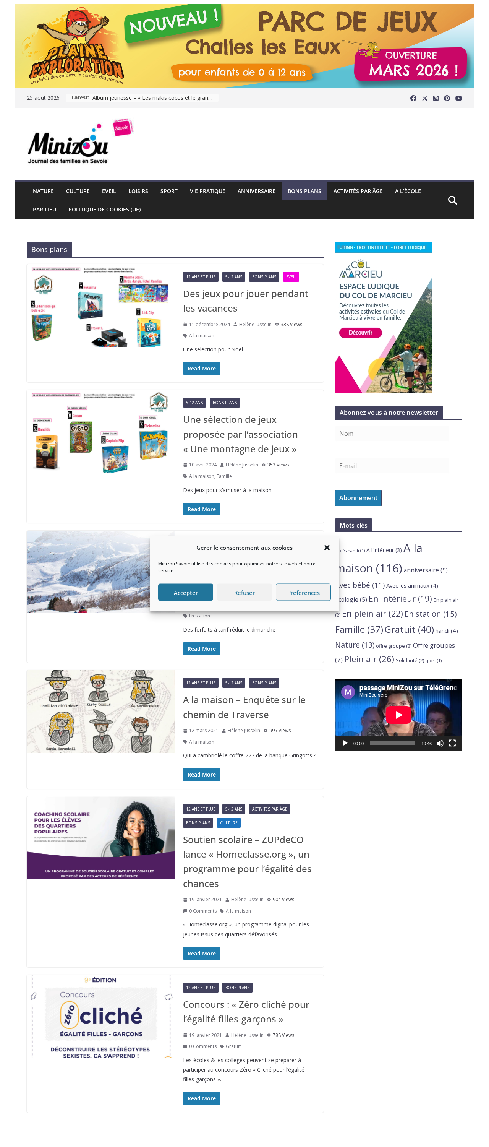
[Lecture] (345, 743)
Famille (224, 476)
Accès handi (350, 550)
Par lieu (44, 209)
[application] (398, 715)
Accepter (186, 592)
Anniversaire (256, 191)
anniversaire (426, 570)
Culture (78, 191)
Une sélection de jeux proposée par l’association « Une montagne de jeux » (240, 434)
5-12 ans (233, 276)
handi (447, 630)
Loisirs (138, 191)
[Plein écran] (452, 743)
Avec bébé (360, 585)
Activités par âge (358, 191)
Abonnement (358, 498)
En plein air (372, 613)
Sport (169, 191)
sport (434, 660)
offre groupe (393, 646)
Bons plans (304, 191)
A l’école (408, 191)
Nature (43, 191)
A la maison (201, 335)
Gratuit (233, 1046)
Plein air (369, 659)
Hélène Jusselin (255, 324)
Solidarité (410, 660)
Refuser (244, 592)
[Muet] (440, 743)
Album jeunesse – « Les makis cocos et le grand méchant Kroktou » (155, 97)
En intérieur (400, 598)
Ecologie (351, 599)
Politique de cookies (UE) (104, 209)
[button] (327, 547)
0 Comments (203, 911)
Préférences (303, 592)
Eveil (109, 191)
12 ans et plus (200, 276)
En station (199, 615)
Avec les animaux (412, 585)
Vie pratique (207, 191)
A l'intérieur (384, 550)
